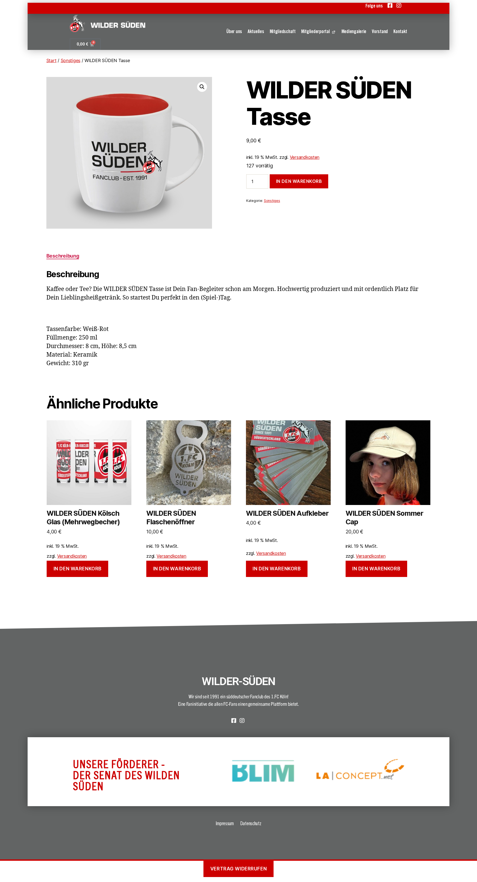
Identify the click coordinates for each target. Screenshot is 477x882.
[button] (202, 87)
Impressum (225, 823)
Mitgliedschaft (283, 32)
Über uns (234, 32)
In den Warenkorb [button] (78, 568)
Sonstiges (71, 60)
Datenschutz (250, 823)
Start (51, 60)
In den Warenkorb (299, 181)
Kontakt (400, 32)
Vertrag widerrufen (238, 869)
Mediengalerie (354, 32)
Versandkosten (305, 157)
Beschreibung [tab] (62, 256)
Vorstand (380, 32)
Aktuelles (256, 32)
